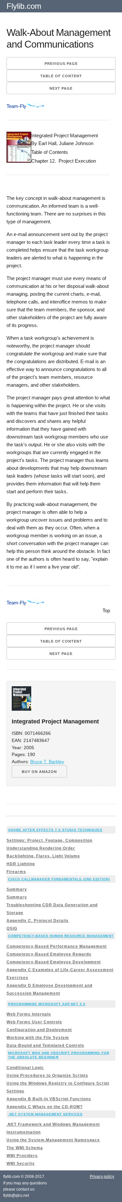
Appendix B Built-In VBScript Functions (49, 1099)
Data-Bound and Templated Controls (45, 1045)
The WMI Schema (25, 1148)
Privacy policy (102, 1176)
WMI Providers (22, 1155)
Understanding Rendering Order (41, 848)
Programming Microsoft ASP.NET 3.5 (47, 1004)
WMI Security (21, 1163)
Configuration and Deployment (39, 1030)
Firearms (16, 871)
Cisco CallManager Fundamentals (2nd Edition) (59, 879)
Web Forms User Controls (34, 1022)
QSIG (12, 928)
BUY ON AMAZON (39, 772)
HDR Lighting (21, 864)
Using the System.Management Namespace (53, 1140)
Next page (61, 88)
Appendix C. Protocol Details (38, 920)
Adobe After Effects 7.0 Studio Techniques (55, 830)
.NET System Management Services (45, 1114)
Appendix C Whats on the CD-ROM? (45, 1107)
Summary (17, 889)
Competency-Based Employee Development (54, 962)
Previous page (61, 64)
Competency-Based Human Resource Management (61, 936)
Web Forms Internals (29, 1014)
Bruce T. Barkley (47, 761)
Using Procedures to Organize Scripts (47, 1075)
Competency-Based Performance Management (57, 946)
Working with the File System (38, 1037)
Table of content (61, 76)
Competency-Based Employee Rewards (49, 954)
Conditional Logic (25, 1067)
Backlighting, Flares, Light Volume (43, 856)
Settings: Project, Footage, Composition (49, 840)
